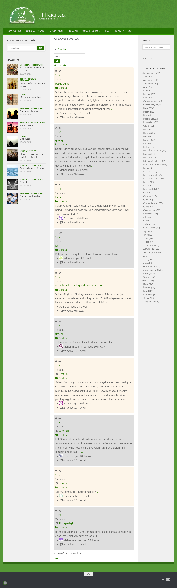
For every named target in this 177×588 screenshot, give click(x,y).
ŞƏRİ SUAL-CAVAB (34, 31)
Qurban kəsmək (150, 203)
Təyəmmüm (149, 245)
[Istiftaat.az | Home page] (37, 15)
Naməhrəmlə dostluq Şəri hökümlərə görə (79, 285)
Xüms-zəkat (148, 248)
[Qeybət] (12, 184)
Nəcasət (147, 185)
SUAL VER (147, 58)
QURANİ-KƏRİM (90, 31)
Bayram (147, 94)
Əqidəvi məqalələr (28, 79)
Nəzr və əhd (149, 189)
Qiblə (145, 199)
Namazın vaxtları (151, 178)
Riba (145, 217)
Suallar (62, 49)
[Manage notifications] (5, 583)
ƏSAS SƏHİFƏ (14, 31)
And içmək (148, 83)
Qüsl (145, 206)
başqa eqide (62, 83)
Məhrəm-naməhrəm (153, 164)
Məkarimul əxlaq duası (30, 96)
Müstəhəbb (148, 157)
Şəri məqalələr (37, 65)
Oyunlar (147, 196)
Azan (145, 86)
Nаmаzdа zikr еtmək (30, 110)
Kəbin (146, 143)
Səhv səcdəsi (149, 227)
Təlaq (145, 238)
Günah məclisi (26, 124)
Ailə (145, 76)
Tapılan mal (148, 231)
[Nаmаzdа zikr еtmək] (12, 113)
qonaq (59, 140)
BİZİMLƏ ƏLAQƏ (123, 31)
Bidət (145, 97)
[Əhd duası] (12, 141)
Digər (146, 108)
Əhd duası (25, 138)
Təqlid (146, 241)
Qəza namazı (149, 210)
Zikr (145, 255)
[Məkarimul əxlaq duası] (12, 99)
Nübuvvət (148, 294)
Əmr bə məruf (150, 266)
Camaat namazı (150, 101)
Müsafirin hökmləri (152, 150)
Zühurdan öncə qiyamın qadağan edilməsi (31, 155)
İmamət (147, 287)
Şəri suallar (147, 72)
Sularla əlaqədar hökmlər (32, 168)
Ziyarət (146, 262)
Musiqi (146, 153)
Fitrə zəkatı (148, 122)
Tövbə (146, 234)
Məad (146, 290)
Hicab (146, 136)
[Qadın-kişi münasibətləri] (12, 198)
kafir (57, 245)
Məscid (146, 167)
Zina (145, 259)
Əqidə (145, 280)
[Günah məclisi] (12, 127)
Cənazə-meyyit (150, 104)
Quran (146, 276)
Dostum (63, 373)
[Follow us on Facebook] (163, 580)
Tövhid (146, 297)
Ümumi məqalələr (38, 122)
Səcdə (146, 220)
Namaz (146, 171)
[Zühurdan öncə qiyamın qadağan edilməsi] (12, 155)
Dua (145, 115)
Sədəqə (146, 224)
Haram (59, 197)
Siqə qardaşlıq (67, 523)
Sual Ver (62, 65)
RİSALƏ (107, 31)
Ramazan (147, 213)
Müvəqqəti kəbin (151, 160)
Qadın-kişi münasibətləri (31, 195)
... (112, 108)
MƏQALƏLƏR (56, 31)
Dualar (23, 94)
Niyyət (146, 182)
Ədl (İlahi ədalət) (151, 301)
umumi (59, 334)
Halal (145, 129)
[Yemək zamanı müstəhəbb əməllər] (12, 69)
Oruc (145, 192)
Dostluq (63, 87)
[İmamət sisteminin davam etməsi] (12, 83)
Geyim (146, 125)
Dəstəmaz (148, 118)
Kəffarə (146, 146)
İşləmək (147, 139)
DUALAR (73, 31)
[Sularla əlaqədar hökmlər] (12, 170)
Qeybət (23, 182)
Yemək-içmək (149, 252)
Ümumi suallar (149, 269)
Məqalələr (24, 65)
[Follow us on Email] (168, 580)
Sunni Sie (64, 430)
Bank (145, 90)
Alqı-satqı (147, 79)
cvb (58, 75)
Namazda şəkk (150, 174)
